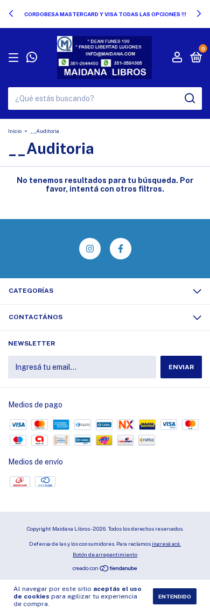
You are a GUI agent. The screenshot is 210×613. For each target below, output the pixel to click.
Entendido (174, 596)
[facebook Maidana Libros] (120, 248)
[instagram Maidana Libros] (90, 248)
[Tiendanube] (105, 569)
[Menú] (15, 58)
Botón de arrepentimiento (105, 554)
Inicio (15, 131)
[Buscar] (189, 98)
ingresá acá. (166, 543)
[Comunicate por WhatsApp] (32, 59)
